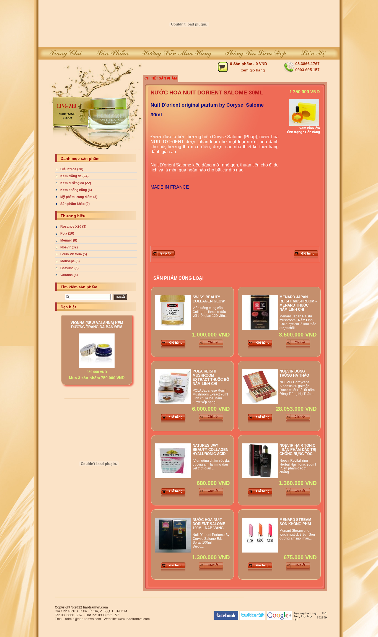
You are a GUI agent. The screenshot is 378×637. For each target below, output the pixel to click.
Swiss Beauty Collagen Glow (209, 299)
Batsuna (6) (69, 268)
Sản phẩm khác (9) (75, 204)
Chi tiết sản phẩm (160, 78)
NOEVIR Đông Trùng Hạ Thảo (294, 373)
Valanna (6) (69, 275)
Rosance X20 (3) (73, 226)
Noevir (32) (69, 247)
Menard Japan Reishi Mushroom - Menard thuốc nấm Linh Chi (298, 303)
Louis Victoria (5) (73, 254)
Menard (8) (68, 240)
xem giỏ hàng (253, 70)
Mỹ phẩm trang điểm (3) (78, 197)
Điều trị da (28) (71, 169)
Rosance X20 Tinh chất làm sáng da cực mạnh (97, 382)
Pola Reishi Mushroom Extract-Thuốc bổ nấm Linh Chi (211, 377)
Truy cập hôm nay (305, 613)
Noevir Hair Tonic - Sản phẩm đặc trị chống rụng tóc (297, 449)
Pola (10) (67, 233)
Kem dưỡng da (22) (75, 183)
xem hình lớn (309, 128)
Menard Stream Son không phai (295, 522)
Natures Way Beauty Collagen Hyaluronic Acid (210, 449)
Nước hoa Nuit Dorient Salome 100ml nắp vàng (209, 524)
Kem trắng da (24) (74, 176)
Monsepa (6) (70, 261)
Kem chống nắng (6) (76, 190)
